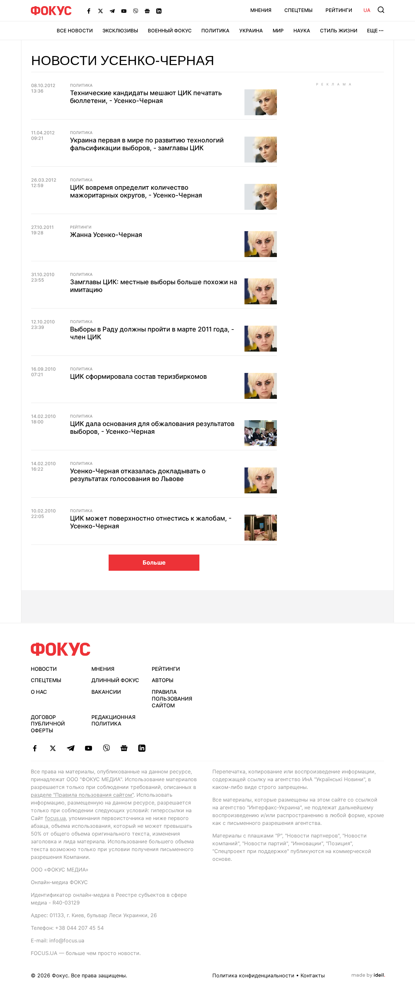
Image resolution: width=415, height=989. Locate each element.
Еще (372, 31)
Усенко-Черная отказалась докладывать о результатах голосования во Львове (138, 475)
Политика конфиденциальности (253, 975)
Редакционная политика (113, 720)
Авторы (162, 680)
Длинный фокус (115, 680)
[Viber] (135, 11)
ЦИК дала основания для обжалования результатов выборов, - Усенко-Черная (152, 427)
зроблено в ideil (368, 975)
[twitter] (52, 748)
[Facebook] (89, 11)
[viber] (106, 748)
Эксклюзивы (120, 31)
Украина (251, 31)
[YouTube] (124, 11)
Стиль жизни (338, 31)
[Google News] (147, 11)
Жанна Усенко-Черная (106, 235)
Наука (301, 31)
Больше (154, 562)
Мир (278, 31)
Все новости (75, 31)
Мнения (260, 10)
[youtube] (88, 748)
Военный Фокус (170, 31)
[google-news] (124, 748)
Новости (44, 669)
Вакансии (106, 692)
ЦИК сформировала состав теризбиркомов (138, 376)
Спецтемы (298, 10)
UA (367, 10)
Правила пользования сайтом (172, 699)
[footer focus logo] (60, 649)
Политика (215, 31)
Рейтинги (339, 10)
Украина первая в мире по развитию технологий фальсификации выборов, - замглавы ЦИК (147, 144)
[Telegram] (112, 11)
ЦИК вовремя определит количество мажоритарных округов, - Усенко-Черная (136, 191)
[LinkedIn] (159, 11)
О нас (39, 692)
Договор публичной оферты (48, 724)
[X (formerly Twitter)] (100, 11)
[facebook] (35, 748)
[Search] (380, 9)
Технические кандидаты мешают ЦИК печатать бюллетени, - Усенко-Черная (146, 97)
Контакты (313, 975)
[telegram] (70, 748)
